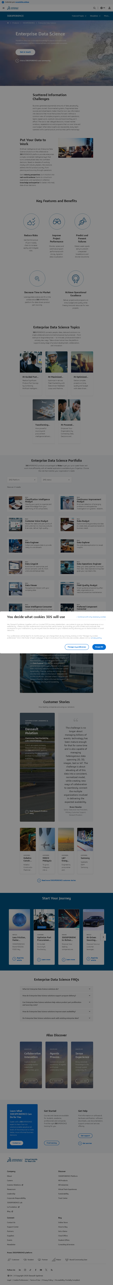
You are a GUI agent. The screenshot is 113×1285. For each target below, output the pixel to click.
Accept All (99, 647)
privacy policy (96, 638)
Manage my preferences (77, 647)
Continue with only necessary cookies (92, 617)
